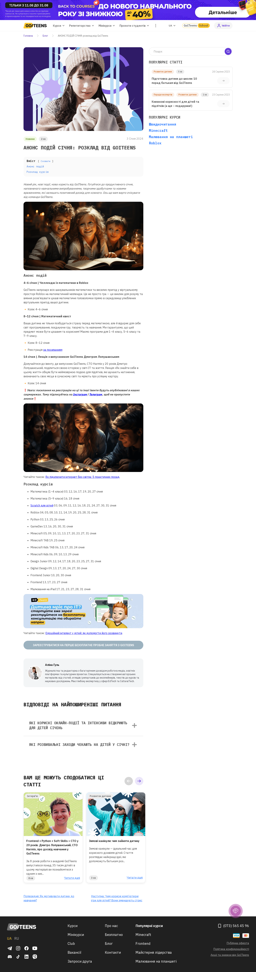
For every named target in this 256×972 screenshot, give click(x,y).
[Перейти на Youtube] (35, 948)
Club (71, 943)
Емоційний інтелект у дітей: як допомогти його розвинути (83, 633)
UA (170, 25)
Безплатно (114, 934)
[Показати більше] (156, 25)
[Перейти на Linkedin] (26, 956)
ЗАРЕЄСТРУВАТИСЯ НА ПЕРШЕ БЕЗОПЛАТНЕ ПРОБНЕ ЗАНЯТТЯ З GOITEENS (83, 645)
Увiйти (226, 25)
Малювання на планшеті (171, 136)
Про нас (111, 925)
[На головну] (22, 927)
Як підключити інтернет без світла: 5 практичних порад (82, 477)
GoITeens (196, 25)
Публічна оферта (238, 943)
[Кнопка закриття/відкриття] (134, 725)
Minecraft (158, 130)
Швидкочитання (162, 124)
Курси (72, 925)
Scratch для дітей (41, 505)
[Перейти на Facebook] (26, 948)
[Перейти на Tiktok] (18, 956)
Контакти (113, 952)
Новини (30, 139)
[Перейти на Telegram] (10, 948)
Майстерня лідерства (153, 952)
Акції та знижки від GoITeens (230, 955)
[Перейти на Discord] (10, 956)
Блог (45, 35)
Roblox (155, 143)
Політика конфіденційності (231, 949)
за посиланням (52, 349)
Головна (28, 35)
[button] (129, 781)
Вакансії (74, 952)
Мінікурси (76, 934)
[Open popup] (128, 10)
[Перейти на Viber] (35, 956)
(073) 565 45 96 (236, 925)
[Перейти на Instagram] (18, 948)
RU (16, 938)
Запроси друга (80, 961)
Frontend (142, 943)
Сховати (46, 161)
